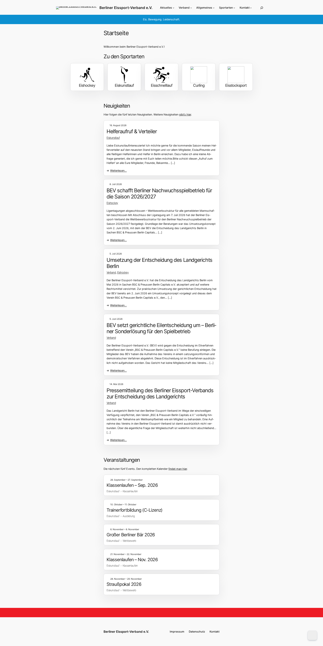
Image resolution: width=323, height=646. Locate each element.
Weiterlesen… (118, 171)
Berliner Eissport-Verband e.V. (126, 7)
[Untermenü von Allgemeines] (214, 8)
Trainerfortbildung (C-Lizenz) (134, 510)
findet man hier (177, 468)
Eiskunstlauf (113, 137)
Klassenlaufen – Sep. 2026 (132, 485)
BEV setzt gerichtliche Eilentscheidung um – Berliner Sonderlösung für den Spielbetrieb (161, 328)
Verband (111, 272)
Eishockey (112, 202)
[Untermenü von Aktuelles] (173, 8)
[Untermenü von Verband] (191, 8)
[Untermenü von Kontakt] (251, 8)
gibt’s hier (185, 114)
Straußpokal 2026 (124, 584)
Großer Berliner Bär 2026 (131, 534)
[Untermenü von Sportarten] (234, 8)
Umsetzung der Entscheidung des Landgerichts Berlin (159, 263)
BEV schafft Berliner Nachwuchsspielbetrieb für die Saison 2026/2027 (159, 193)
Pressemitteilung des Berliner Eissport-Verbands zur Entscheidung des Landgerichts (160, 393)
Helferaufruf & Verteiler (132, 131)
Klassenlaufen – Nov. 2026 (132, 559)
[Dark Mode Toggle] (312, 635)
